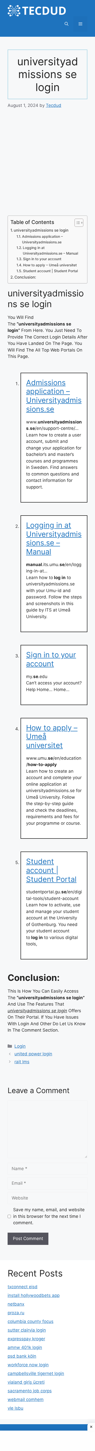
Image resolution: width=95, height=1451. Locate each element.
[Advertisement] (47, 166)
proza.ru (16, 1312)
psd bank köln (22, 1356)
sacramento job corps (30, 1390)
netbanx (16, 1304)
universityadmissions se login (41, 230)
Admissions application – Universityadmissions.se (42, 239)
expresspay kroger (26, 1338)
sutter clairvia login (27, 1330)
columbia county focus (30, 1321)
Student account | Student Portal (50, 271)
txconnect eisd (22, 1286)
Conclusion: (25, 277)
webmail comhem (26, 1399)
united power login (33, 1053)
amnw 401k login (25, 1347)
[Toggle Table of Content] (76, 222)
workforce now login (28, 1364)
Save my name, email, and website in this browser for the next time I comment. (49, 1216)
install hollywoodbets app (34, 1295)
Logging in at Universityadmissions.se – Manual (50, 250)
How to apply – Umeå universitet (50, 265)
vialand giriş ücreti (26, 1382)
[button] (66, 24)
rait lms (21, 1061)
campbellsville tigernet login (36, 1373)
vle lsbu (15, 1408)
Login (20, 1046)
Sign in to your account (42, 259)
